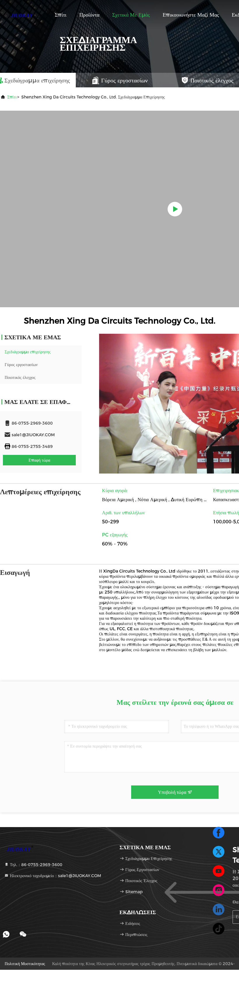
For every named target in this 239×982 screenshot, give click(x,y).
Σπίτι (60, 15)
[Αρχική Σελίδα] (23, 14)
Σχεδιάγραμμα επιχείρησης (28, 351)
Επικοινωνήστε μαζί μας (191, 15)
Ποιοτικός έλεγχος (20, 377)
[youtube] (218, 871)
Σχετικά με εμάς (131, 15)
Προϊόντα (89, 15)
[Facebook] (218, 832)
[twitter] (218, 852)
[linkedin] (218, 909)
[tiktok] (218, 928)
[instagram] (218, 890)
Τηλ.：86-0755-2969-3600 (35, 864)
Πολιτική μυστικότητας (25, 963)
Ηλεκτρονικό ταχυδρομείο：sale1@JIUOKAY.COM (55, 875)
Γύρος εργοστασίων (21, 364)
